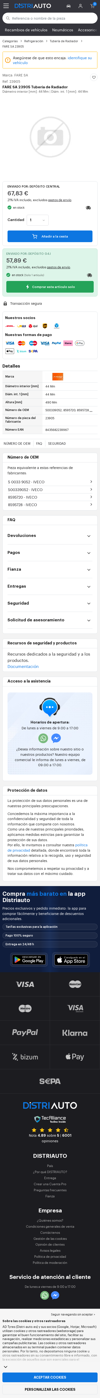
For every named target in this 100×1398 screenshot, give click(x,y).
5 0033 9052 (26, 481)
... (91, 410)
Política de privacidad (50, 1256)
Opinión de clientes (50, 1244)
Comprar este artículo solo (53, 286)
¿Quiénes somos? (50, 1220)
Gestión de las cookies (50, 1238)
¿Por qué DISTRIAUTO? (50, 1172)
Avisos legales (50, 1250)
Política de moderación (50, 1262)
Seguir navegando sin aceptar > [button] (73, 1314)
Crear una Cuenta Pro (50, 1184)
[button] (69, 6)
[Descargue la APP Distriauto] (29, 960)
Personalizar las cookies (50, 1389)
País (50, 1166)
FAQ (39, 443)
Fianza (50, 1196)
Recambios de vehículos (26, 29)
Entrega (50, 1178)
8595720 (22, 497)
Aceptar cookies (50, 1377)
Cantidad (16, 220)
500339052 (25, 489)
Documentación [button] (23, 666)
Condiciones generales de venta (50, 1226)
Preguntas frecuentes (50, 1190)
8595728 (22, 504)
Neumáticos (62, 29)
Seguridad (57, 443)
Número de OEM (17, 443)
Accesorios (87, 29)
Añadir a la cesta (54, 236)
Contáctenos (50, 1232)
